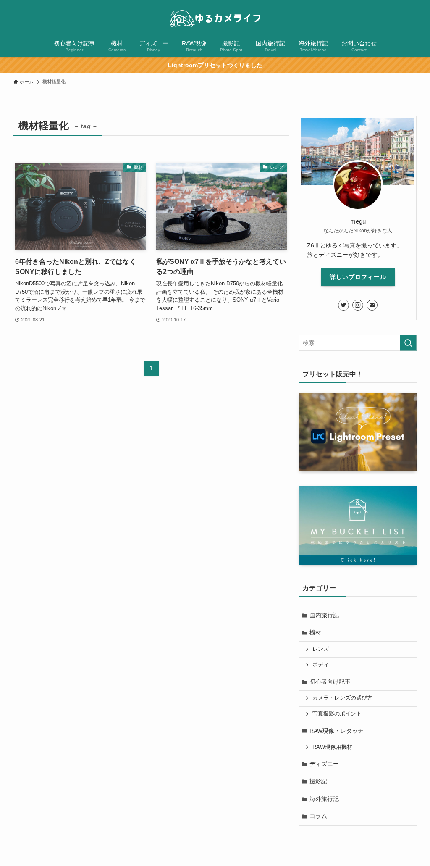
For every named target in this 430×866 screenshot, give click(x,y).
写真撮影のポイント (337, 714)
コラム (318, 816)
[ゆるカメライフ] (215, 18)
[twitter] (343, 305)
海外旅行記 (324, 798)
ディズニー (324, 764)
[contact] (372, 305)
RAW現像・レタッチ (336, 730)
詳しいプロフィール (358, 277)
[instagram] (357, 305)
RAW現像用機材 (332, 747)
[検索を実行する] (408, 343)
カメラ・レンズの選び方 (342, 698)
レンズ (320, 649)
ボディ (320, 665)
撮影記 (318, 781)
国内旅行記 (324, 615)
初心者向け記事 (330, 681)
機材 (315, 632)
